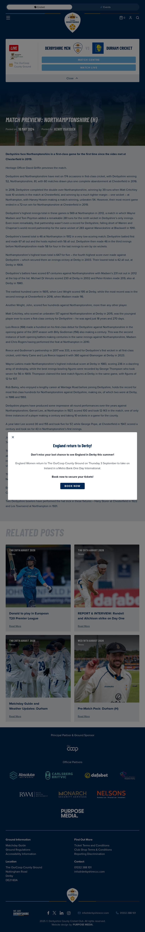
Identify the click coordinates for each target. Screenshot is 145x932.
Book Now (72, 486)
